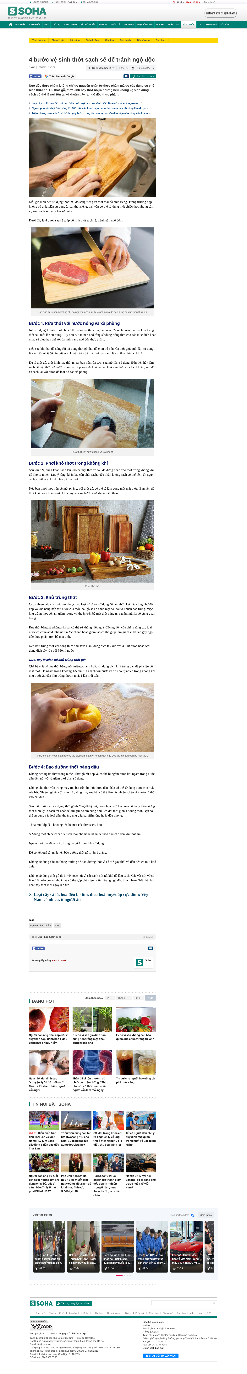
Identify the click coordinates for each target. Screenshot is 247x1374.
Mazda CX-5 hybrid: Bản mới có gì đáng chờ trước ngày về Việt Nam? (141, 1181)
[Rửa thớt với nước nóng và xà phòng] (92, 413)
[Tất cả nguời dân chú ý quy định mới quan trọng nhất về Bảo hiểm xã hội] (141, 1120)
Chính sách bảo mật (153, 1348)
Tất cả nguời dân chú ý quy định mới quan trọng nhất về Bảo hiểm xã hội (141, 1138)
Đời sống (225, 25)
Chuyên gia (58, 40)
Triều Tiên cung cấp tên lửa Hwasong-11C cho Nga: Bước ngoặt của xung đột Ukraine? (76, 1138)
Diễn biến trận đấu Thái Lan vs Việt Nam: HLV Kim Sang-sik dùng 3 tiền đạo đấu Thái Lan (44, 1140)
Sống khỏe (189, 25)
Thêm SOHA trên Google (61, 76)
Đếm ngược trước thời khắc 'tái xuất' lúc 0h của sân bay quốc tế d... (117, 1259)
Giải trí (160, 25)
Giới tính (160, 40)
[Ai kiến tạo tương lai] (219, 13)
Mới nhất (20, 25)
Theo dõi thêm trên (179, 1215)
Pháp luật (173, 25)
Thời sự (56, 25)
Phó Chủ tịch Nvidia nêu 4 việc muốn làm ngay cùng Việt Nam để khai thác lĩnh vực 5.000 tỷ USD (76, 1183)
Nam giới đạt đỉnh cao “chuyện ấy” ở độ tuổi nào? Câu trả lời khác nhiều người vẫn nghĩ (47, 1084)
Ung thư (109, 40)
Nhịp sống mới (144, 25)
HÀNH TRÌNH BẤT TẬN (65, 2)
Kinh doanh (70, 25)
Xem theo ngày (94, 998)
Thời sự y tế (39, 40)
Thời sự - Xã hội (56, 1313)
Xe (199, 25)
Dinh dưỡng (92, 40)
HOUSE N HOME (40, 2)
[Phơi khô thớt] (92, 541)
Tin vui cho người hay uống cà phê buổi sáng (135, 1080)
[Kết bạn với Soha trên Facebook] (140, 963)
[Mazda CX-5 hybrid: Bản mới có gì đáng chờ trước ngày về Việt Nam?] (141, 1163)
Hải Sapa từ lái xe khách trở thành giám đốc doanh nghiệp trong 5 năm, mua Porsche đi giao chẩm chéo (107, 1185)
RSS (209, 1313)
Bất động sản (88, 25)
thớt (57, 925)
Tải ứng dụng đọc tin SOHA (75, 1303)
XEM (150, 998)
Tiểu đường (143, 40)
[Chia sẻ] (35, 76)
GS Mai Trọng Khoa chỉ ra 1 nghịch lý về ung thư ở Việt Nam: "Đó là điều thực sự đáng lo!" (107, 1138)
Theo (92, 937)
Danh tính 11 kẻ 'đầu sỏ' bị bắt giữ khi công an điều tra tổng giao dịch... (49, 1259)
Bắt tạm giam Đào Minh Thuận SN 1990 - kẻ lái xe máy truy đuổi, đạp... (82, 1259)
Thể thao (129, 25)
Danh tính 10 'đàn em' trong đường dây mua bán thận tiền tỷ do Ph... (152, 1259)
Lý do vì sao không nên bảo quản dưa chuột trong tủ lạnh (135, 1037)
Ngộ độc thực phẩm (40, 925)
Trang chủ (40, 1313)
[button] (119, 1275)
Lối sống (75, 40)
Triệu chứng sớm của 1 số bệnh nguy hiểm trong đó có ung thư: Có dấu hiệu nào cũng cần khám (90, 113)
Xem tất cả (206, 1215)
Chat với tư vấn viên (162, 1356)
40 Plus (103, 25)
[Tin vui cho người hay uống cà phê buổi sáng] (136, 1062)
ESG (46, 25)
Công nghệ (211, 25)
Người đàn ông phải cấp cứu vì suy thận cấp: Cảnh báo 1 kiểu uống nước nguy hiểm (48, 1039)
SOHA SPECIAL (90, 2)
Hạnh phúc (35, 25)
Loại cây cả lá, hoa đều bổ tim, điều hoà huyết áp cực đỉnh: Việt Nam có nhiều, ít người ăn (86, 103)
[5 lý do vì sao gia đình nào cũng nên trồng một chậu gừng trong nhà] (92, 1019)
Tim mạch (125, 40)
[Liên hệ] (150, 948)
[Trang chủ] (27, 13)
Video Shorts (42, 1215)
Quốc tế (115, 25)
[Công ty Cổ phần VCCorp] (77, 1325)
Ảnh (201, 1313)
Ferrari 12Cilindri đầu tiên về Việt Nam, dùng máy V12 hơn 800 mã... (186, 1259)
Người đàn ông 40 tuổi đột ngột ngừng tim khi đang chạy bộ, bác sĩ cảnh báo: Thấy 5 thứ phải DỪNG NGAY (44, 1183)
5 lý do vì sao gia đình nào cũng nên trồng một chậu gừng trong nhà (89, 1039)
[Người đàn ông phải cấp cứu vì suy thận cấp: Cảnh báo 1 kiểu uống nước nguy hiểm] (49, 1019)
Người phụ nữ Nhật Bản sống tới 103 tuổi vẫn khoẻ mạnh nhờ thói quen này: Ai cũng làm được (89, 108)
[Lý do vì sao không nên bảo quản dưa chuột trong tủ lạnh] (136, 1019)
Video (192, 1313)
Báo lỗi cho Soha (145, 76)
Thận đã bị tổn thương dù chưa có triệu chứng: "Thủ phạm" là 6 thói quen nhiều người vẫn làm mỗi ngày (90, 1084)
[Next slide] (209, 1248)
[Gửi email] (126, 76)
